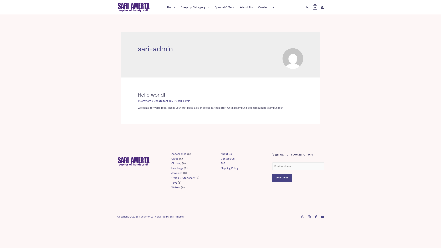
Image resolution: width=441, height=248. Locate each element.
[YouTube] (322, 216)
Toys (174, 182)
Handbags (177, 168)
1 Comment (144, 101)
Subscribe (282, 177)
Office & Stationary (183, 178)
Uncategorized (163, 101)
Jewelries (176, 173)
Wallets (175, 187)
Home (171, 7)
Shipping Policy (229, 168)
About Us (246, 7)
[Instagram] (309, 216)
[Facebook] (315, 216)
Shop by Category (193, 7)
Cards (174, 159)
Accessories (178, 154)
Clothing (176, 163)
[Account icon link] (322, 7)
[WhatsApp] (302, 216)
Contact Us (266, 7)
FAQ (223, 163)
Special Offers (224, 7)
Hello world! (151, 94)
